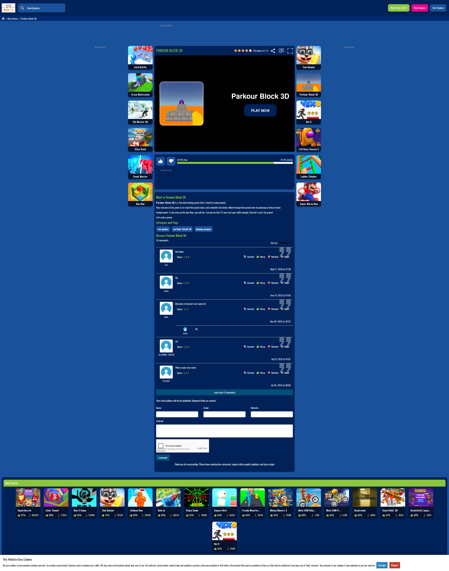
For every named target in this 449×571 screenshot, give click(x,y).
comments (162, 240)
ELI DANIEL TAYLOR (166, 354)
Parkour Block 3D (182, 229)
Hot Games (438, 8)
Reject (394, 565)
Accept (382, 565)
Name (159, 408)
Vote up (262, 256)
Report (286, 256)
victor (166, 290)
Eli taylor (166, 380)
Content (160, 421)
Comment (250, 256)
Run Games (13, 18)
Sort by (274, 243)
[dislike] (171, 161)
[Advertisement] (224, 34)
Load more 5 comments (224, 392)
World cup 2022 (399, 8)
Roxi (166, 316)
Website (254, 408)
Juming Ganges (203, 229)
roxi (166, 264)
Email (206, 408)
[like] (160, 161)
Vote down (274, 256)
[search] (22, 8)
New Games (419, 8)
